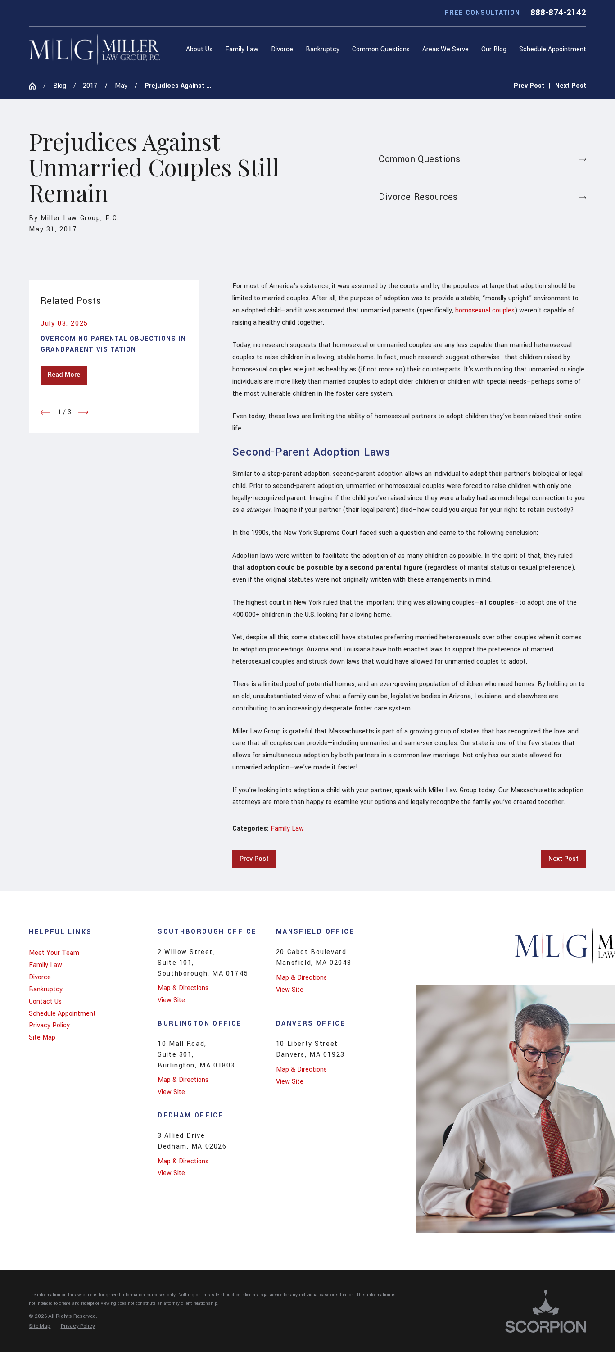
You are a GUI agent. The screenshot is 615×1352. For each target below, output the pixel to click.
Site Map (42, 1037)
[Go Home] (36, 86)
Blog (59, 85)
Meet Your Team (54, 953)
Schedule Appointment (62, 1013)
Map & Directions (183, 988)
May (121, 85)
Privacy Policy (49, 1025)
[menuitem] (201, 49)
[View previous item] (45, 412)
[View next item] (83, 412)
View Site (171, 1000)
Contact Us (45, 1001)
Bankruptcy (46, 989)
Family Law (287, 828)
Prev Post (254, 859)
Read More (64, 375)
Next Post (563, 859)
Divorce (40, 977)
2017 (90, 85)
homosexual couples (485, 310)
